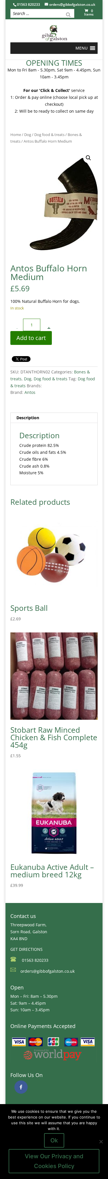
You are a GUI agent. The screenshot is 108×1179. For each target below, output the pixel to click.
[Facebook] (21, 1087)
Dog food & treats (49, 134)
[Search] (68, 14)
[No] (101, 1141)
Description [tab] (27, 417)
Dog (27, 134)
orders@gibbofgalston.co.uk (47, 971)
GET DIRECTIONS (26, 949)
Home (15, 134)
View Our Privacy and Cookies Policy (54, 1161)
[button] (81, 48)
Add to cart (31, 338)
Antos (29, 392)
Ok (54, 1140)
